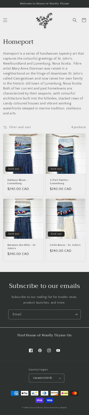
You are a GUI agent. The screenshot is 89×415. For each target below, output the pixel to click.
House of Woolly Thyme (39, 408)
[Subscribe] (76, 314)
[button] (5, 20)
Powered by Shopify (58, 408)
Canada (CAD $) (42, 377)
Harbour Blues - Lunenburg (17, 182)
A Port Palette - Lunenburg (60, 182)
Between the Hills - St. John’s (21, 247)
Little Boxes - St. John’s (65, 245)
